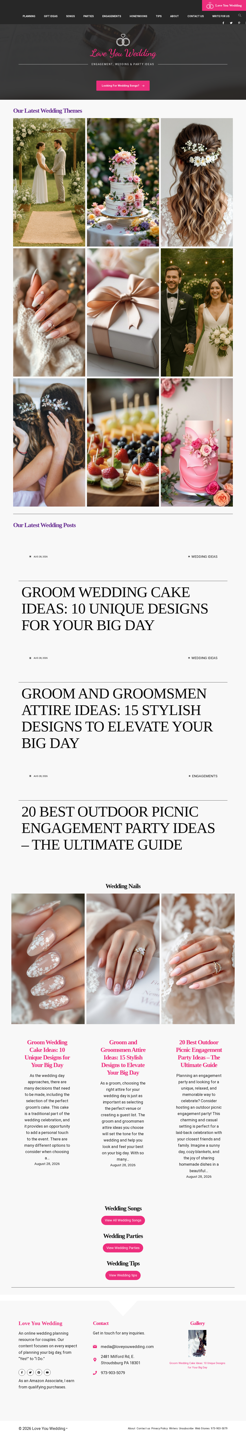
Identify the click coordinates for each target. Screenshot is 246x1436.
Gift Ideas (50, 16)
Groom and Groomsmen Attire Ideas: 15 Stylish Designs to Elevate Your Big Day (117, 718)
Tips (159, 16)
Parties (88, 16)
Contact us (195, 16)
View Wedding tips (123, 1275)
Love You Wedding (228, 5)
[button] (240, 16)
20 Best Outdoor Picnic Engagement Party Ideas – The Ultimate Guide (118, 828)
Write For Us (220, 16)
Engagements (111, 16)
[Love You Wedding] (210, 5)
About (174, 16)
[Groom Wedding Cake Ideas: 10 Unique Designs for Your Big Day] (197, 1344)
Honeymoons (138, 16)
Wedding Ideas (204, 557)
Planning (29, 16)
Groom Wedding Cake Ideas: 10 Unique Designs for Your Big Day (114, 608)
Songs (70, 16)
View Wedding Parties (123, 1248)
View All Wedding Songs (123, 1220)
